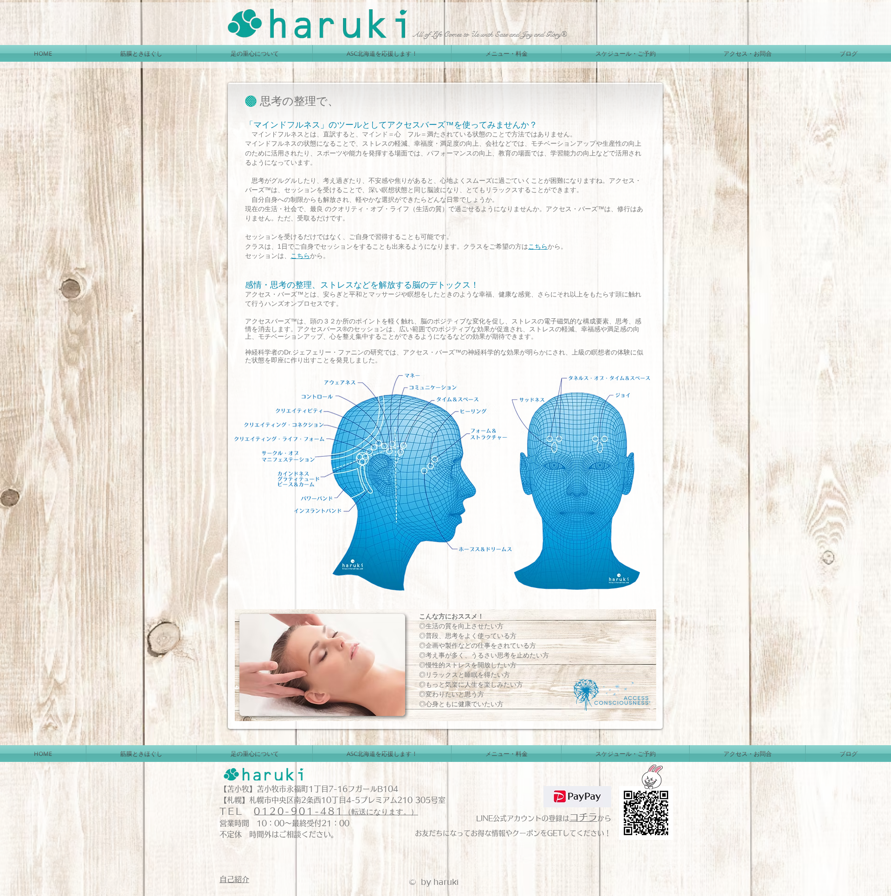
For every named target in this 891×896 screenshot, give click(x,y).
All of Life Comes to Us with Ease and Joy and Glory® (489, 34)
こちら (538, 246)
